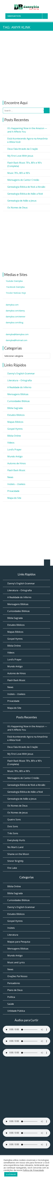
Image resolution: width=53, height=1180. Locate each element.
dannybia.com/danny (15, 310)
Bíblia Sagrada (15, 408)
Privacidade (13, 491)
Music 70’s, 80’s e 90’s (18, 173)
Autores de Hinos (16, 463)
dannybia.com (12, 304)
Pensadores (13, 983)
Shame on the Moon (18, 854)
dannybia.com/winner (15, 316)
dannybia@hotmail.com (16, 340)
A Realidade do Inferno (19, 387)
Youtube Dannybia (14, 281)
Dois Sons (12, 826)
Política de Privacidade (33, 1170)
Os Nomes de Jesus (17, 812)
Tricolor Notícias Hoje (16, 293)
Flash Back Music (16, 470)
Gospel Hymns (15, 428)
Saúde (10, 1003)
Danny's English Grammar (21, 907)
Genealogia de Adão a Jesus (21, 200)
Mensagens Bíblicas (17, 394)
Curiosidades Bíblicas (18, 401)
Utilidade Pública (16, 1010)
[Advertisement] (26, 69)
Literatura (12, 934)
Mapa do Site (14, 497)
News (10, 477)
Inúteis (11, 927)
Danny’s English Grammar (21, 373)
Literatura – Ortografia (19, 380)
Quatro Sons (14, 819)
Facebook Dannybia (15, 287)
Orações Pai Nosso (17, 976)
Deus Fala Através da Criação (22, 148)
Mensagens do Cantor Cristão (23, 179)
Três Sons (12, 833)
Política (11, 997)
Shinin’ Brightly (15, 861)
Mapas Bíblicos (15, 421)
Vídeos (10, 442)
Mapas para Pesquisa (18, 941)
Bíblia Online (14, 435)
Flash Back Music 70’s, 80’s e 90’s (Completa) (24, 164)
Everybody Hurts (16, 840)
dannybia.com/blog (14, 322)
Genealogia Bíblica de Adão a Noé (25, 193)
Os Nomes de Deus (17, 207)
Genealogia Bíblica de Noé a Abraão (26, 186)
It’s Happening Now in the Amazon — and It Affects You (27, 130)
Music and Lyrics (16, 962)
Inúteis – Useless (16, 484)
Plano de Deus (15, 990)
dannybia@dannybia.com (17, 334)
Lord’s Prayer (14, 449)
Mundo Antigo (15, 456)
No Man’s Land (15, 847)
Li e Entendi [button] (11, 1174)
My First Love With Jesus (20, 155)
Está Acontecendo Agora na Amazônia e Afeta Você (27, 140)
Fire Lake (12, 867)
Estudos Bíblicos (16, 415)
